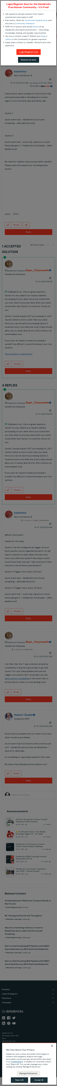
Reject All (19, 1080)
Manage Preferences (28, 1073)
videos (8, 39)
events (35, 26)
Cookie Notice (17, 1062)
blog (43, 36)
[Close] (52, 1046)
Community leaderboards (36, 20)
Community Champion (25, 23)
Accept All (39, 1080)
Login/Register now (28, 52)
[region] (29, 1064)
